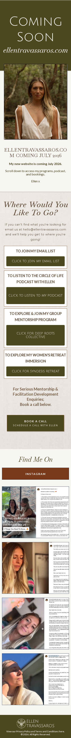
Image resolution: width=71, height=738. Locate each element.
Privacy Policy (23, 731)
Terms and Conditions (47, 731)
